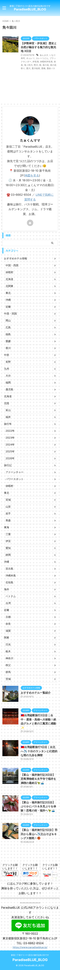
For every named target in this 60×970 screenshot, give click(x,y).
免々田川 (28, 65)
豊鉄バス (51, 68)
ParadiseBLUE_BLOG (30, 9)
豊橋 (43, 68)
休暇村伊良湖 (46, 61)
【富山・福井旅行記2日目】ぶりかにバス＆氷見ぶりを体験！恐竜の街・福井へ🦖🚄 (38, 806)
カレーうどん (42, 58)
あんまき (44, 55)
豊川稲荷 (36, 68)
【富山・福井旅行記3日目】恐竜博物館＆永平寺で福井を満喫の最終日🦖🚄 (38, 779)
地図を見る (32, 175)
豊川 (28, 68)
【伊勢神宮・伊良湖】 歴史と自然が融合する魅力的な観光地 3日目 (39, 47)
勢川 (36, 65)
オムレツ (30, 58)
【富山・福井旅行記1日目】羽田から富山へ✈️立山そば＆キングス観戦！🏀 (39, 834)
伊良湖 (35, 61)
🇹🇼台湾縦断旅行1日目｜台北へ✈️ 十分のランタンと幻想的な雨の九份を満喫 (39, 751)
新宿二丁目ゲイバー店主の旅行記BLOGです (30, 955)
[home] (30, 223)
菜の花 (46, 65)
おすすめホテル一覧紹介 (36, 692)
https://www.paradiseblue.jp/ (30, 947)
